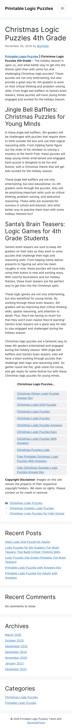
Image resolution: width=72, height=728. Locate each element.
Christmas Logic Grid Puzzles (36, 404)
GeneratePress (36, 722)
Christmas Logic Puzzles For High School (37, 513)
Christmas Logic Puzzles (33, 411)
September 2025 (16, 646)
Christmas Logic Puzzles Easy (37, 432)
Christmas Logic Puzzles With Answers (37, 441)
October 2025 (14, 640)
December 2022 (16, 669)
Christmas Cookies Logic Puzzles (32, 508)
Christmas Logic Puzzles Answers (39, 425)
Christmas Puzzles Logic (33, 450)
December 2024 (16, 652)
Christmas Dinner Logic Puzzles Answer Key (38, 396)
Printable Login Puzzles (21, 56)
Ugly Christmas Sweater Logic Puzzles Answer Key (37, 470)
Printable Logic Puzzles (29, 8)
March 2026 (13, 635)
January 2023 (14, 663)
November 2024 (16, 657)
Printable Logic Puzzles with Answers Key (33, 567)
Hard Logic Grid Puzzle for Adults (27, 542)
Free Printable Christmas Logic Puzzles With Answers (37, 459)
